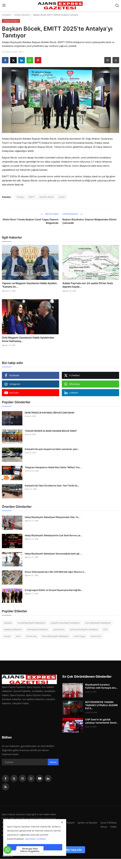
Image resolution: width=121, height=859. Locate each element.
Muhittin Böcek (46, 196)
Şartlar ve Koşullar (87, 822)
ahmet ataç (31, 636)
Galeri (113, 826)
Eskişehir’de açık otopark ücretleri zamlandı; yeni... (52, 449)
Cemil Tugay (79, 636)
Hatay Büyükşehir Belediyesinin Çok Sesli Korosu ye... (53, 535)
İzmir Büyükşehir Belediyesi (98, 622)
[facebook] (5, 778)
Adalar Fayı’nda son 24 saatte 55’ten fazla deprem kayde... (87, 285)
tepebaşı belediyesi (13, 629)
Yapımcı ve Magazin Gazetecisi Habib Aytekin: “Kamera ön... (29, 285)
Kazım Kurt (96, 636)
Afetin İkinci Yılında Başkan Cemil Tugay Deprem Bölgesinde (30, 221)
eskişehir (8, 622)
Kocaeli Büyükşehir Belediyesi (31, 622)
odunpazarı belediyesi (37, 629)
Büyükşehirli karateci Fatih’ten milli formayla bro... (101, 686)
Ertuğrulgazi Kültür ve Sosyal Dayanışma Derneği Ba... (54, 590)
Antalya (20, 196)
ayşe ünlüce (58, 629)
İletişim (71, 822)
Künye (104, 826)
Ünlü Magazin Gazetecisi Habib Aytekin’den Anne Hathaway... (28, 339)
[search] (117, 5)
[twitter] (14, 778)
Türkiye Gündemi (22, 14)
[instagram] (22, 778)
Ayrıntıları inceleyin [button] (36, 838)
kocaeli (7, 636)
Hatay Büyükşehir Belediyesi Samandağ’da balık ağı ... (53, 553)
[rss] (5, 786)
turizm (62, 196)
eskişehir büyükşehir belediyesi (65, 622)
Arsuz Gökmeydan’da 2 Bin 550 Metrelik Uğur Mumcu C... (55, 571)
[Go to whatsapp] (8, 850)
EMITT (32, 196)
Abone (53, 762)
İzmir (18, 636)
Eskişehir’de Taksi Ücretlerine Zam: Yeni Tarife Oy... (52, 485)
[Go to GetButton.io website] (8, 856)
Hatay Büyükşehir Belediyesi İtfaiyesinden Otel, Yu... (52, 517)
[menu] (4, 5)
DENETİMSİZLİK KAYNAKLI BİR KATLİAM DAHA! (49, 412)
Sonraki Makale (70, 214)
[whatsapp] (31, 778)
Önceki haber (51, 214)
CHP (105, 629)
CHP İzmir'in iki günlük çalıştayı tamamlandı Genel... (101, 721)
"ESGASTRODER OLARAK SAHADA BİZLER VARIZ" (51, 431)
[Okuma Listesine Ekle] (115, 60)
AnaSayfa (6, 14)
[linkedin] (48, 778)
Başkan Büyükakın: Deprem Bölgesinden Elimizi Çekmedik (89, 221)
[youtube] (39, 778)
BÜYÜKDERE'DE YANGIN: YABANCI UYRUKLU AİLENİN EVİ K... (101, 705)
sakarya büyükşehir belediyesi (84, 629)
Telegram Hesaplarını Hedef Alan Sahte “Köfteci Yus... (53, 467)
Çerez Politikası (108, 822)
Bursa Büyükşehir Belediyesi (55, 636)
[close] (62, 822)
